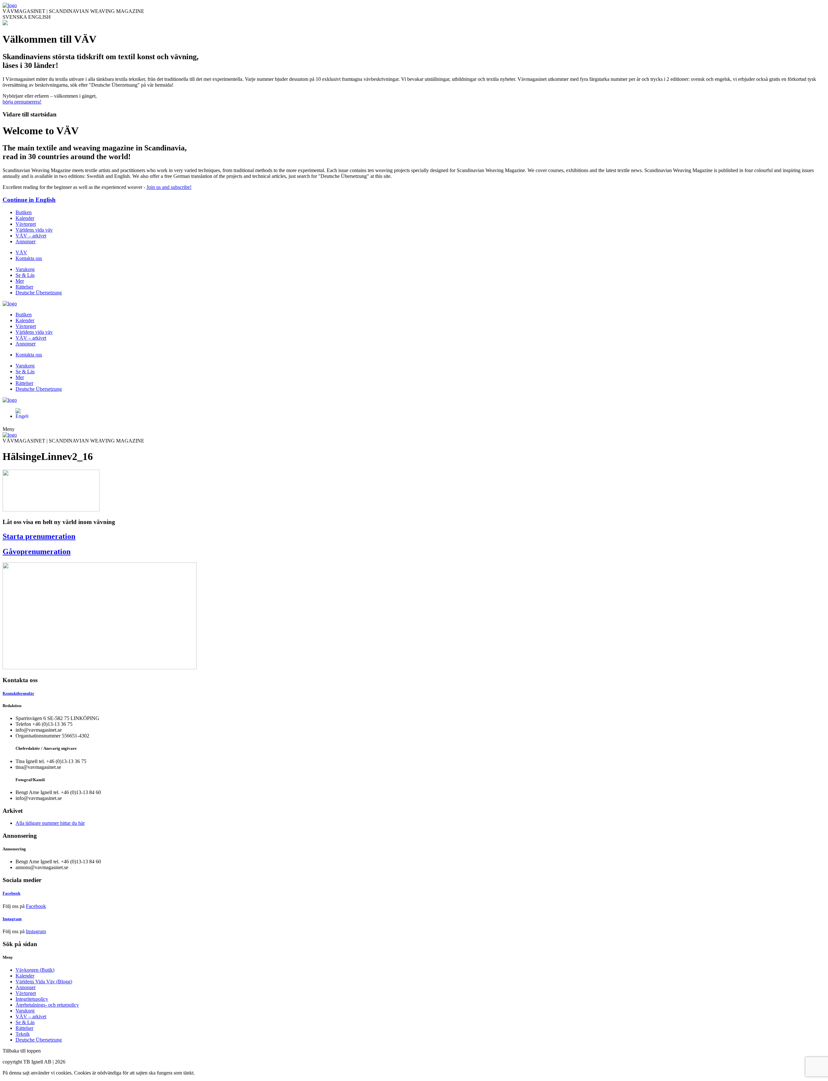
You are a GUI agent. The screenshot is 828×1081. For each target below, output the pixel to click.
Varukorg (25, 269)
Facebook (36, 906)
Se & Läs (25, 275)
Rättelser (24, 286)
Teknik (23, 1034)
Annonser (26, 241)
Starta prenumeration (39, 536)
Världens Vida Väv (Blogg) (44, 981)
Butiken (24, 212)
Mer (20, 281)
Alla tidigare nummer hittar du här (50, 823)
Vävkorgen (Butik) (35, 970)
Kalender (25, 218)
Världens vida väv (34, 230)
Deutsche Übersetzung (39, 292)
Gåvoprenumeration (37, 551)
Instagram (36, 931)
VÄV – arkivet (31, 235)
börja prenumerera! (22, 101)
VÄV (21, 252)
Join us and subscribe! (169, 187)
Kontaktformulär (18, 693)
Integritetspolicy (32, 999)
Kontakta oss (29, 258)
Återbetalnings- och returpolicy (47, 1005)
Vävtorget (26, 224)
